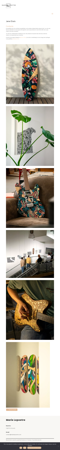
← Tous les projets (11, 409)
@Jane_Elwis (23, 37)
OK (21, 447)
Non (25, 447)
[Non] (58, 446)
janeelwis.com (15, 38)
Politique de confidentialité (34, 447)
